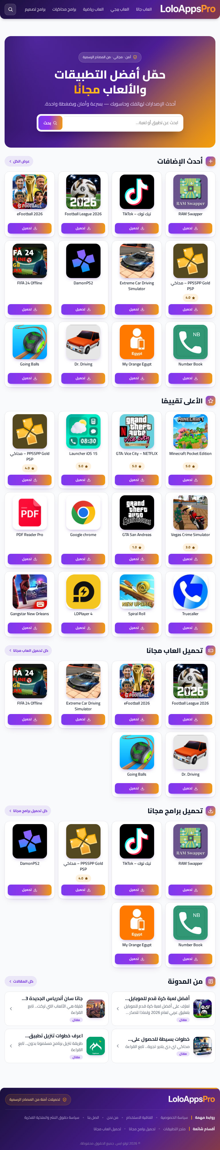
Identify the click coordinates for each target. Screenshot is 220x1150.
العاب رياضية (93, 9)
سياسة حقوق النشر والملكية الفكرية (51, 1117)
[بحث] (10, 9)
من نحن (112, 1117)
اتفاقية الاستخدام (139, 1117)
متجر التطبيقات (174, 1129)
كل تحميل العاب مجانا (30, 650)
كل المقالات (23, 981)
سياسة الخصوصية (174, 1117)
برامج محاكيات (64, 9)
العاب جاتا (144, 9)
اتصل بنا (93, 1117)
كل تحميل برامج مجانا (30, 810)
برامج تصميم (35, 9)
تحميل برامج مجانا (142, 1129)
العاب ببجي (120, 9)
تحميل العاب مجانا (107, 1129)
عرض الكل (21, 161)
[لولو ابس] (188, 9)
